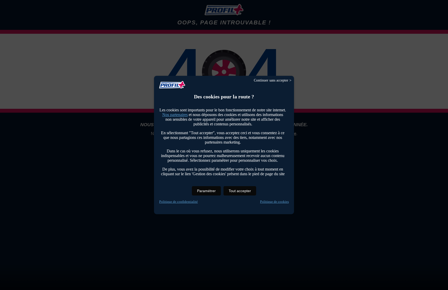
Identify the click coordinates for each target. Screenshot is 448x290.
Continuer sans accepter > (272, 80)
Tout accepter (240, 191)
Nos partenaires (175, 114)
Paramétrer (206, 191)
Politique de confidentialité (178, 202)
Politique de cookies (274, 202)
